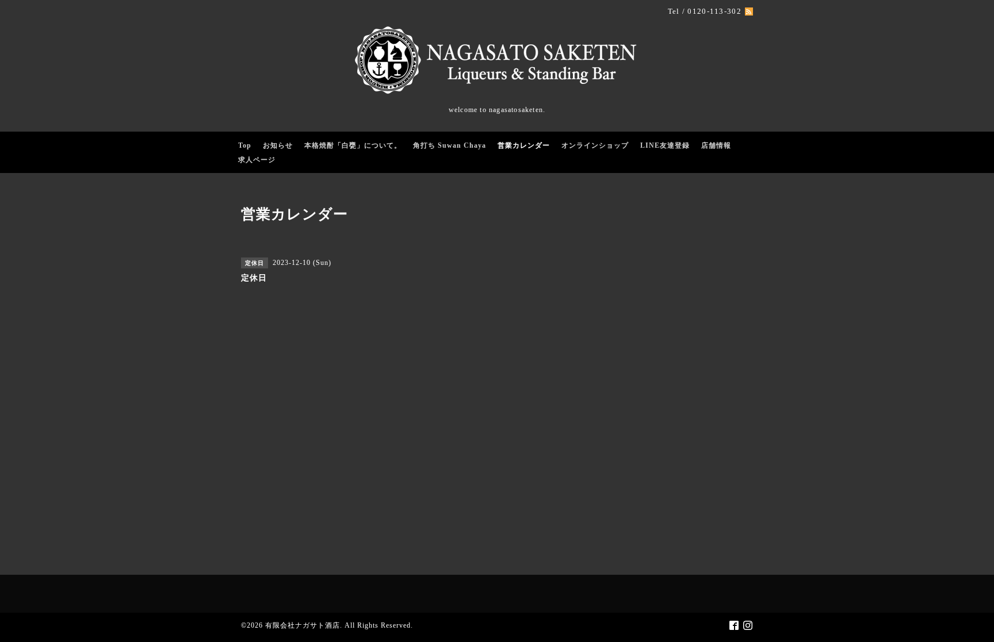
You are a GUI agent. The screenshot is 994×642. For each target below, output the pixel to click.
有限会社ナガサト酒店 (302, 625)
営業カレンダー (524, 145)
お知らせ (278, 145)
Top (244, 145)
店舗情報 (716, 145)
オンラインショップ (595, 145)
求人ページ (257, 160)
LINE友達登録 (665, 145)
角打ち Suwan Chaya (449, 145)
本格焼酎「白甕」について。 (353, 145)
